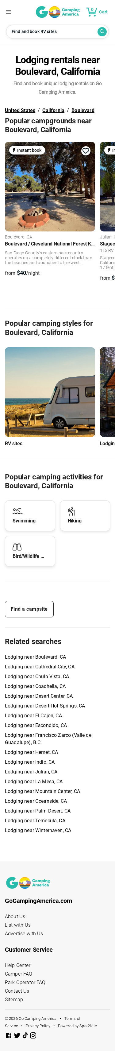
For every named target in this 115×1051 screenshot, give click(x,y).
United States (20, 110)
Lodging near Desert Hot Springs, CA (45, 706)
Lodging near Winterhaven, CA (38, 830)
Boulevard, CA (18, 237)
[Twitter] (17, 1036)
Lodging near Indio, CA (30, 762)
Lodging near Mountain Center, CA (42, 791)
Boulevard (82, 110)
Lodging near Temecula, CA (35, 821)
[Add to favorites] (86, 151)
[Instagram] (33, 1036)
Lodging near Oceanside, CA (36, 801)
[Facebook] (9, 1036)
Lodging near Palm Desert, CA (38, 811)
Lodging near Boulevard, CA (35, 657)
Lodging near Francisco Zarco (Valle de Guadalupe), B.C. (48, 738)
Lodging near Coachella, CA (35, 686)
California (53, 110)
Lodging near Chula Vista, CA (37, 676)
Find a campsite (29, 609)
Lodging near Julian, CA (31, 772)
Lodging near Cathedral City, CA (40, 667)
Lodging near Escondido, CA (36, 725)
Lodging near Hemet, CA (31, 752)
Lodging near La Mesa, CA (34, 781)
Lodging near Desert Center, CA (39, 696)
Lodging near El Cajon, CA (33, 715)
